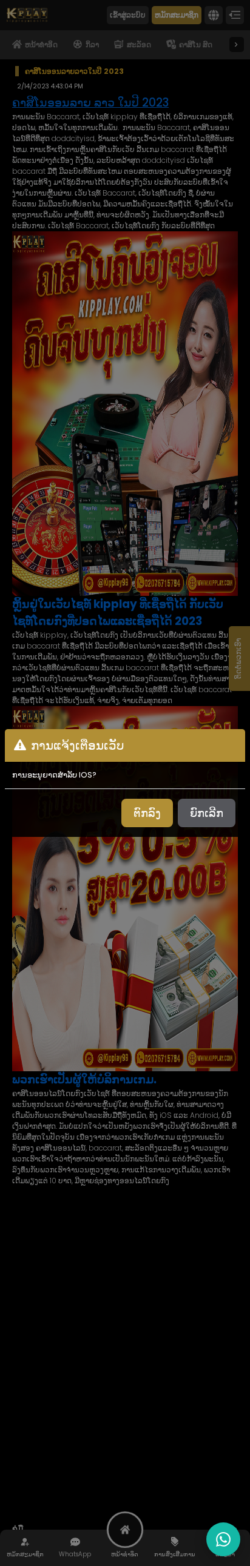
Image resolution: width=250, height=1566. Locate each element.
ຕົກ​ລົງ (147, 813)
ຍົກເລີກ (206, 813)
